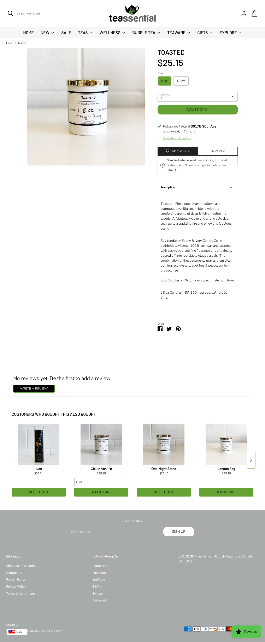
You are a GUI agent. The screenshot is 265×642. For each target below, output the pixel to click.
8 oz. (164, 81)
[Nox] (39, 444)
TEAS (83, 32)
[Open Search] (10, 13)
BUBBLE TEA (144, 32)
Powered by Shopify (51, 630)
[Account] (244, 13)
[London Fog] (226, 444)
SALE (66, 32)
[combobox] (101, 482)
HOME (28, 32)
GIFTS (203, 32)
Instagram (100, 565)
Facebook (100, 572)
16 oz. (181, 81)
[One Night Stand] (164, 444)
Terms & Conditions (20, 593)
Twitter (98, 593)
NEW (45, 32)
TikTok (97, 586)
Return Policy (16, 579)
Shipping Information (21, 565)
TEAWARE (176, 32)
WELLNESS (110, 32)
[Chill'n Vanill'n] (101, 444)
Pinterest (99, 600)
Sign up (178, 531)
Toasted (22, 43)
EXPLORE (229, 32)
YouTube (99, 579)
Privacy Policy (16, 586)
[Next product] (251, 460)
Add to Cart (38, 492)
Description (167, 187)
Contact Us (14, 572)
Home (9, 43)
